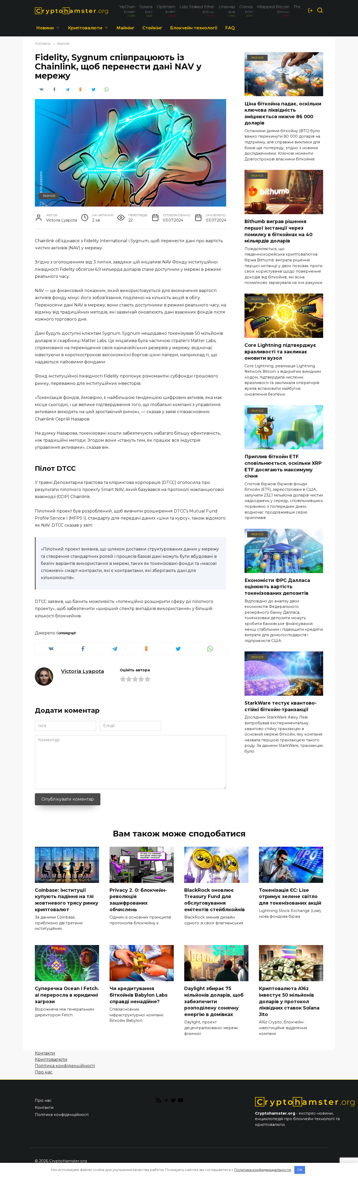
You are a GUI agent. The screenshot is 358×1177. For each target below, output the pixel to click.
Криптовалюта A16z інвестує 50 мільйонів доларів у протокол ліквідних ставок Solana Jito (289, 1001)
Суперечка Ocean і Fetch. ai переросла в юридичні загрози (67, 995)
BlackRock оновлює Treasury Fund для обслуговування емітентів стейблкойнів (214, 899)
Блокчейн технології (194, 27)
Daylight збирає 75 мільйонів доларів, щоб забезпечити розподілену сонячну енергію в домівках (213, 1001)
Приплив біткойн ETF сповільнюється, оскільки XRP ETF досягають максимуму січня (283, 466)
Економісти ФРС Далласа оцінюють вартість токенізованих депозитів (277, 586)
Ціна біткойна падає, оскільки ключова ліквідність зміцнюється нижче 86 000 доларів (283, 113)
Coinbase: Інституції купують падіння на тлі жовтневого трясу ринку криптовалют (66, 899)
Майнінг (125, 27)
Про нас (43, 1072)
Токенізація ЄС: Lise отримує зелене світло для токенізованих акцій (290, 896)
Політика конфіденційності (65, 1065)
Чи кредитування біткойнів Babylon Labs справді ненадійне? (138, 995)
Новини (45, 27)
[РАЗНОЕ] (284, 92)
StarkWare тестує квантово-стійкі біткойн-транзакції (281, 706)
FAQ (230, 27)
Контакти (45, 1053)
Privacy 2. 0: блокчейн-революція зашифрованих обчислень (138, 899)
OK (299, 1170)
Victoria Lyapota (82, 671)
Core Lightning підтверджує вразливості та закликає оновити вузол (280, 351)
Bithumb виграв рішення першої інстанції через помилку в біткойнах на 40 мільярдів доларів (278, 231)
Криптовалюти (85, 27)
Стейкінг (152, 27)
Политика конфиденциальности (262, 1170)
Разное (49, 196)
